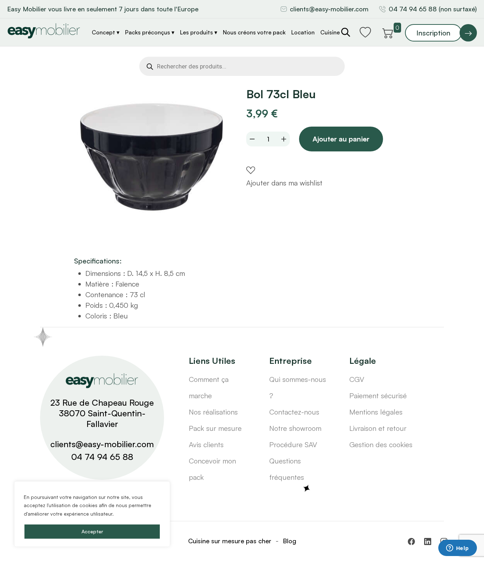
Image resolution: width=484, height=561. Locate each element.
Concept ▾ (105, 32)
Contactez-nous (294, 411)
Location (303, 32)
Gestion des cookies (380, 444)
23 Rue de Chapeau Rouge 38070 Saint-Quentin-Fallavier (102, 413)
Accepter (92, 531)
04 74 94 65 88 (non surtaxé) (433, 9)
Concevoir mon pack (212, 469)
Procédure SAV (293, 444)
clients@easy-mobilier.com (329, 9)
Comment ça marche (209, 387)
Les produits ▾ (198, 32)
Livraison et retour (377, 428)
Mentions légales (376, 411)
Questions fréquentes (286, 469)
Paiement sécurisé (378, 395)
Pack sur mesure (215, 428)
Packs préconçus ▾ (149, 32)
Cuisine (330, 32)
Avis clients (206, 444)
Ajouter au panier (341, 138)
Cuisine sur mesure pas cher (229, 541)
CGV (356, 379)
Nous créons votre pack (254, 32)
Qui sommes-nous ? (297, 387)
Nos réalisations (213, 411)
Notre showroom (295, 428)
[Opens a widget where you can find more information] (457, 548)
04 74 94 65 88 (102, 456)
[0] (388, 32)
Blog (289, 541)
